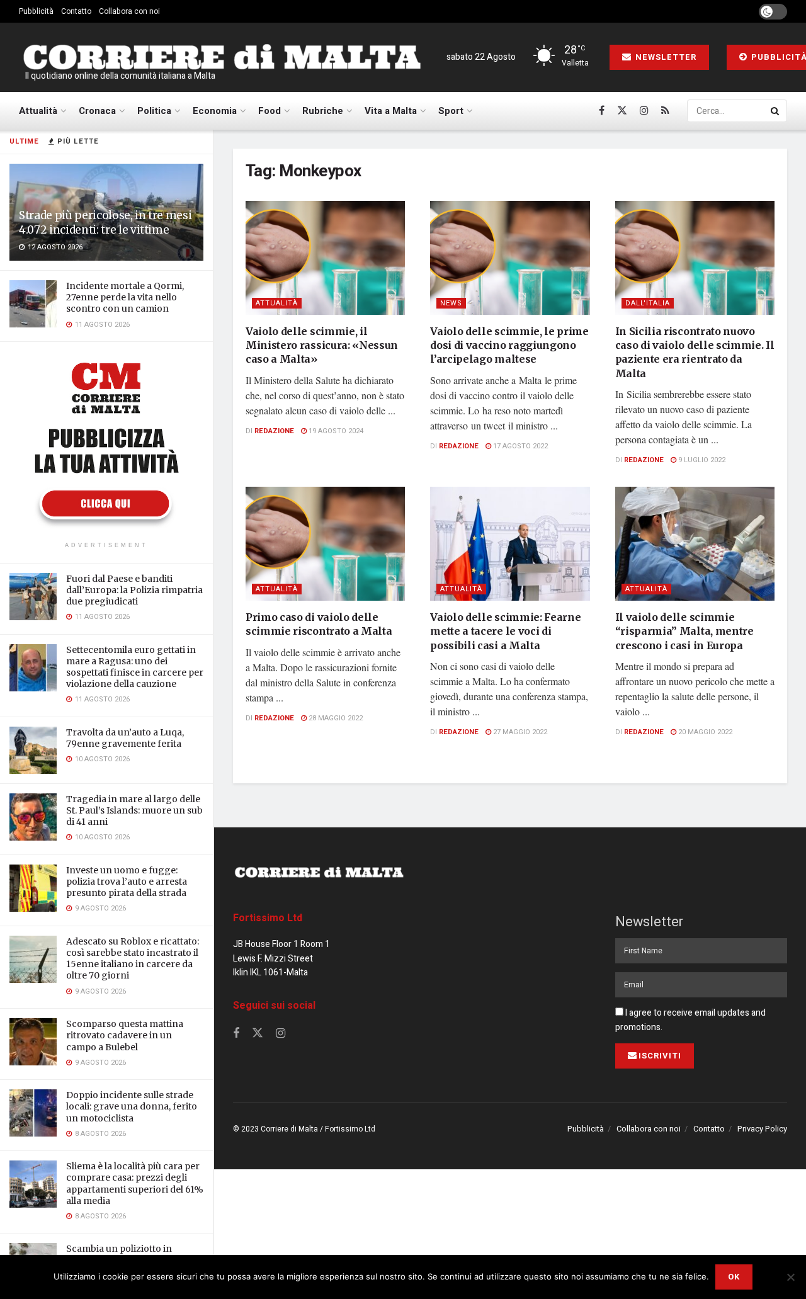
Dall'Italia (647, 303)
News (451, 303)
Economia (215, 111)
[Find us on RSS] (665, 110)
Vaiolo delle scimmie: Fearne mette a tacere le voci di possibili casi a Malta (505, 631)
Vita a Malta (391, 111)
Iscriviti (660, 1056)
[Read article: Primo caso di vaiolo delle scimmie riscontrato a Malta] (325, 544)
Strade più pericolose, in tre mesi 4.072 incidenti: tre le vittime (105, 222)
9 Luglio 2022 (700, 460)
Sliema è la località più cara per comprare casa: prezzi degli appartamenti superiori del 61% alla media (134, 1183)
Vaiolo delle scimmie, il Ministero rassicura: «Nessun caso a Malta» (322, 345)
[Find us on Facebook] (601, 110)
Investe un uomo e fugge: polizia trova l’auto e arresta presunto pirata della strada (126, 882)
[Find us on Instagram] (644, 110)
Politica (154, 111)
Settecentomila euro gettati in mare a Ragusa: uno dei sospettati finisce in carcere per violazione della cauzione (134, 667)
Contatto (76, 11)
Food (269, 111)
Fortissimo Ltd (267, 918)
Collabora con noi (129, 11)
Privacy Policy (762, 1129)
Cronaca (97, 111)
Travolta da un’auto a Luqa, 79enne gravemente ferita (125, 738)
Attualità (38, 111)
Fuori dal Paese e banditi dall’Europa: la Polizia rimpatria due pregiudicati (134, 590)
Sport (450, 111)
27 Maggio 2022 (519, 732)
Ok (734, 1277)
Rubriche (322, 111)
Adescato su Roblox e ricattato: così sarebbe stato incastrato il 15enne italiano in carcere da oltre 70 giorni (132, 959)
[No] (790, 1277)
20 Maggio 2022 (704, 732)
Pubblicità (36, 11)
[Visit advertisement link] (106, 443)
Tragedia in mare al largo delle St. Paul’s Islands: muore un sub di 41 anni (134, 810)
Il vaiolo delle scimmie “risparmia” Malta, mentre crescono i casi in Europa (684, 631)
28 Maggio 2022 (335, 718)
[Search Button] (775, 110)
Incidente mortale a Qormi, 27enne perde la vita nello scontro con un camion (125, 297)
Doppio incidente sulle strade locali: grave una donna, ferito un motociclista (131, 1106)
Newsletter (664, 57)
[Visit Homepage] (221, 57)
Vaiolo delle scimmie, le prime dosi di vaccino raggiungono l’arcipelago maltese (509, 345)
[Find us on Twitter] (622, 110)
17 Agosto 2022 (519, 446)
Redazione (274, 431)
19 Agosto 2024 (335, 431)
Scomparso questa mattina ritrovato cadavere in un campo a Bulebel (124, 1035)
